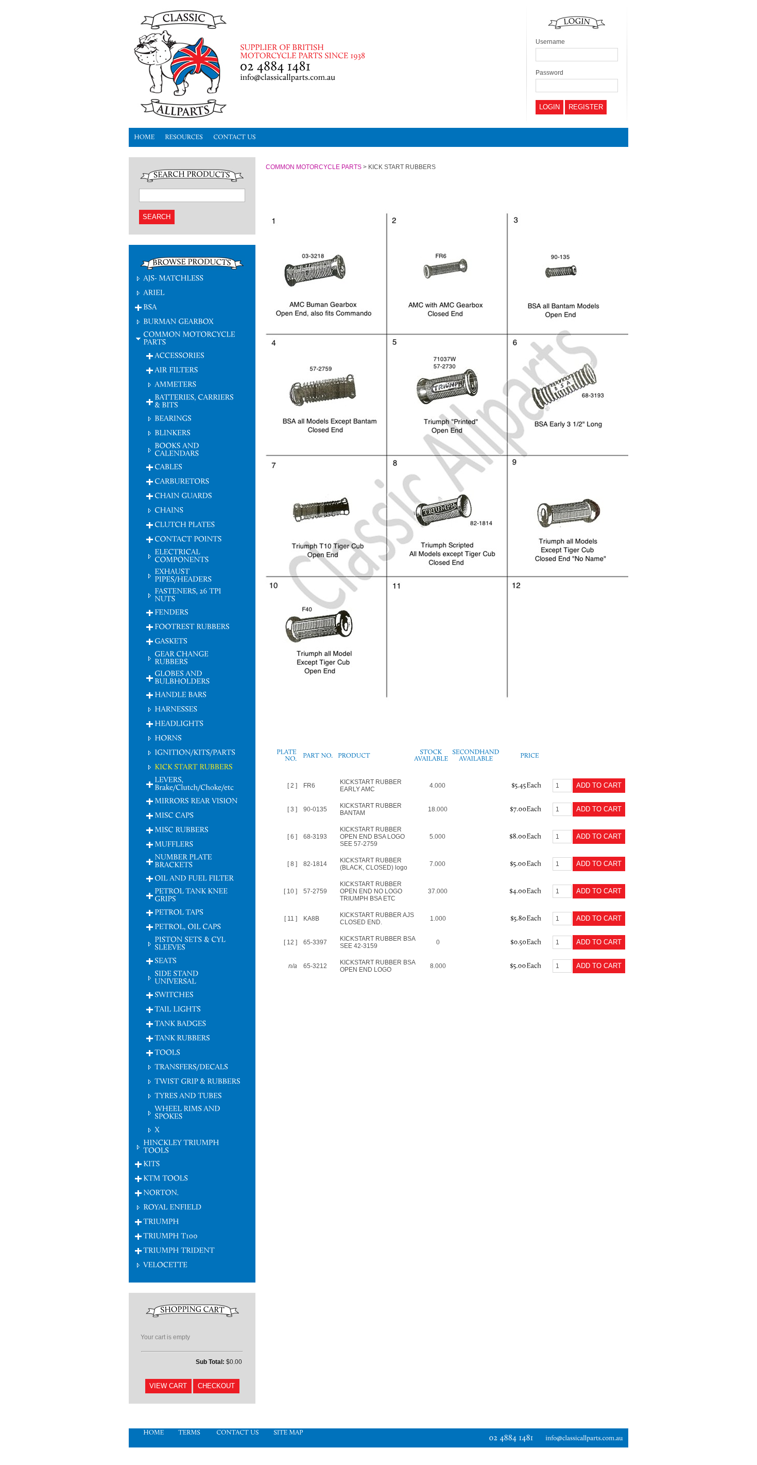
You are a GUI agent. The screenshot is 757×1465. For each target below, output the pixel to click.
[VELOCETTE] (165, 1264)
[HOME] (144, 137)
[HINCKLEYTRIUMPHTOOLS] (182, 1146)
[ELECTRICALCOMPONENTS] (181, 555)
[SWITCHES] (174, 994)
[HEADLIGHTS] (178, 723)
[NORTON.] (161, 1192)
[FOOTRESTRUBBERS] (192, 626)
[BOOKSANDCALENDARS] (177, 449)
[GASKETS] (170, 640)
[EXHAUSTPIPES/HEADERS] (183, 575)
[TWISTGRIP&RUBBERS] (197, 1080)
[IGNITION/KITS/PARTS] (194, 751)
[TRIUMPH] (161, 1221)
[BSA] (150, 306)
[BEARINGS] (173, 417)
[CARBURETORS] (181, 480)
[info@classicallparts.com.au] (586, 1438)
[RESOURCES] (184, 137)
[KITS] (151, 1163)
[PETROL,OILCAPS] (187, 926)
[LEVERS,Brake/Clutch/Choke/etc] (194, 783)
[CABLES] (168, 466)
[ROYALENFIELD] (172, 1206)
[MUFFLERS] (173, 843)
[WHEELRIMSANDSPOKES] (188, 1112)
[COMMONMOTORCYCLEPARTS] (190, 337)
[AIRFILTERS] (176, 369)
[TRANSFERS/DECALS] (191, 1066)
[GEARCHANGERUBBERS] (182, 657)
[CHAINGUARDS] (183, 495)
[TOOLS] (167, 1051)
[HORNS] (168, 737)
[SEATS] (165, 960)
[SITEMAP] (288, 1432)
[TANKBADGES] (180, 1023)
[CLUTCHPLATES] (184, 524)
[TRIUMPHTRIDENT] (179, 1249)
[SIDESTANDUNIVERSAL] (177, 977)
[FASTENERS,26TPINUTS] (188, 594)
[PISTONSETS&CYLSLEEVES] (190, 943)
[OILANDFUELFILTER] (194, 877)
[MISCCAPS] (174, 814)
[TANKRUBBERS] (182, 1037)
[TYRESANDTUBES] (188, 1095)
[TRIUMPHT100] (170, 1235)
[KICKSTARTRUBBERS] (193, 766)
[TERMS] (190, 1432)
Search (156, 217)
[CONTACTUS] (234, 137)
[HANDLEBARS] (180, 694)
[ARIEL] (154, 292)
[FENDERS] (171, 611)
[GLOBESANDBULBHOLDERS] (182, 677)
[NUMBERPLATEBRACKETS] (184, 860)
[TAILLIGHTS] (177, 1008)
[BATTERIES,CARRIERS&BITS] (194, 400)
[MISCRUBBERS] (181, 829)
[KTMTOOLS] (165, 1177)
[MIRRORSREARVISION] (196, 800)
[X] (157, 1129)
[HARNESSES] (175, 708)
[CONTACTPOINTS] (188, 538)
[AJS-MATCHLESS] (173, 277)
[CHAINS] (168, 509)
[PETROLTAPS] (178, 911)
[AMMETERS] (175, 383)
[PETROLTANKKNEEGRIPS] (192, 894)
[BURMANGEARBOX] (178, 321)
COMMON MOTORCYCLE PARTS (314, 167)
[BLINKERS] (172, 432)
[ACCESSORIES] (179, 355)
